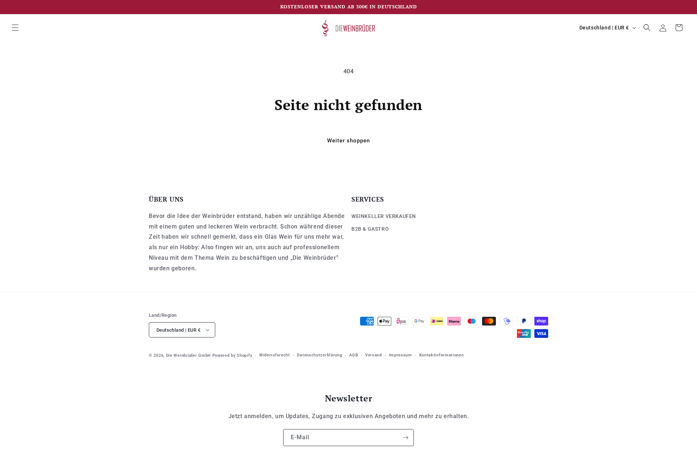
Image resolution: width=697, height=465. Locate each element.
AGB (353, 355)
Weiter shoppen (348, 140)
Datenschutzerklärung (319, 355)
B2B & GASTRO (370, 228)
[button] (15, 28)
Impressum (400, 355)
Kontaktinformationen (441, 355)
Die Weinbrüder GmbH (188, 355)
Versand (373, 355)
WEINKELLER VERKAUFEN (383, 216)
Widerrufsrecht (274, 355)
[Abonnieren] (405, 437)
